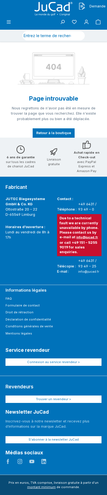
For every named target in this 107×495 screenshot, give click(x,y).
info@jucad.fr (87, 237)
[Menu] (9, 22)
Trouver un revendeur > (53, 399)
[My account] (86, 22)
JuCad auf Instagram (20, 461)
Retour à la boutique (53, 133)
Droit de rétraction (19, 312)
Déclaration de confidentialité (28, 319)
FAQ (8, 298)
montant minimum (41, 487)
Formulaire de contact (22, 305)
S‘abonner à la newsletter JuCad (54, 439)
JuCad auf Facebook (7, 461)
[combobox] (47, 35)
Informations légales (25, 290)
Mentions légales (18, 333)
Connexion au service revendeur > (53, 362)
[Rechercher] (78, 35)
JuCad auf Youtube (31, 461)
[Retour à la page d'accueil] (53, 9)
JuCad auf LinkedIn (43, 461)
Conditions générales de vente (29, 326)
